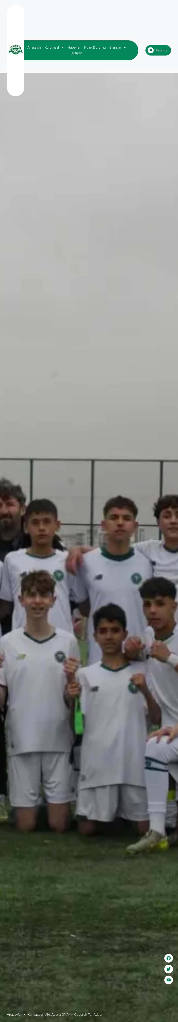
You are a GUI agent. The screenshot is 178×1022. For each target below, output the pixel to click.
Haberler (74, 47)
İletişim (76, 53)
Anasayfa (34, 47)
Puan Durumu (95, 47)
